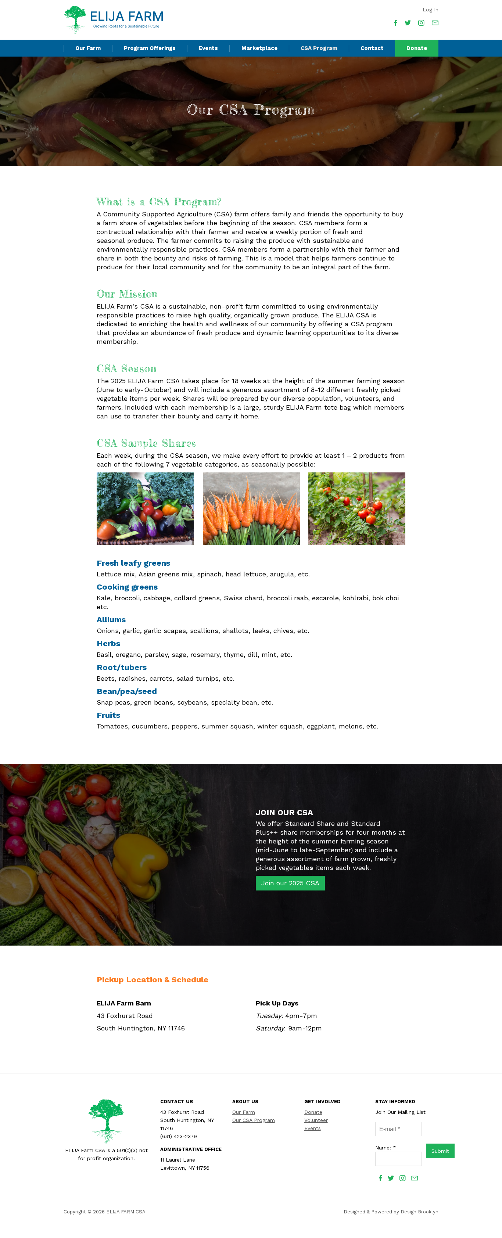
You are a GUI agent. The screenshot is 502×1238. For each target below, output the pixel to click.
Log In (430, 9)
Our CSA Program (253, 1120)
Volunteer (316, 1120)
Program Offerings (150, 48)
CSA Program (319, 48)
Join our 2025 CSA (290, 883)
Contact (372, 48)
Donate (416, 48)
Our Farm (88, 48)
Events (208, 48)
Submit (440, 1151)
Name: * (385, 1148)
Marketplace (259, 48)
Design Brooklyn (419, 1211)
